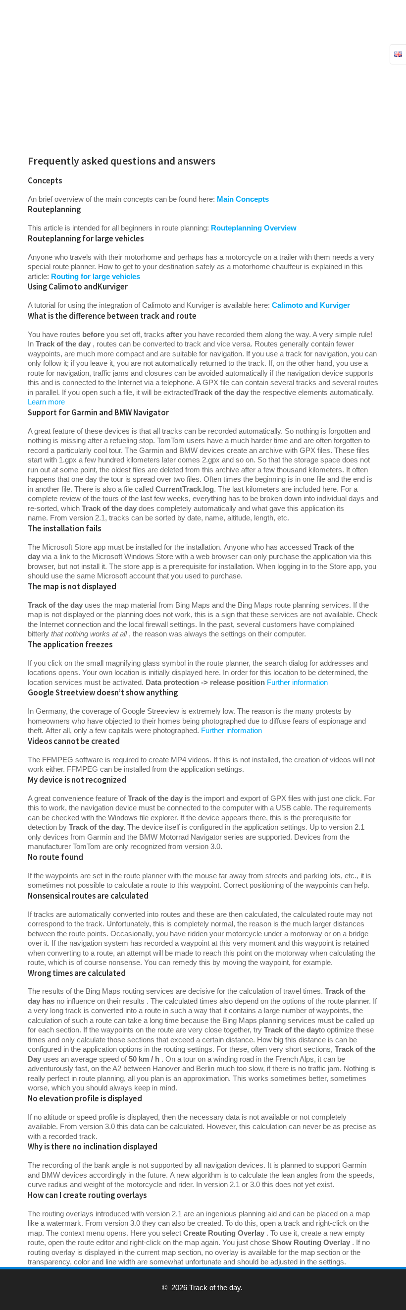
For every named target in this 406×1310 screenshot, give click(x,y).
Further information (297, 682)
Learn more (46, 402)
